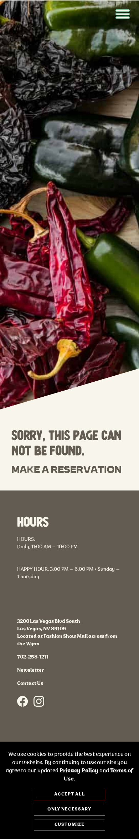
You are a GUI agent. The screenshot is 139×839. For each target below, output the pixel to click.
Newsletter (30, 680)
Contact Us (30, 693)
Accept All (69, 794)
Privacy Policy (79, 771)
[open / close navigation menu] (122, 14)
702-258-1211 (32, 667)
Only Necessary (69, 809)
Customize (69, 824)
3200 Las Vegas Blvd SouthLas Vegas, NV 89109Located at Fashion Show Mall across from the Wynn (67, 643)
